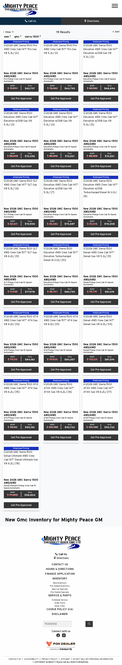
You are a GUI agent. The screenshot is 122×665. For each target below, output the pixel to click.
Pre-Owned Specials (60, 592)
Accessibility (31, 659)
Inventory (59, 578)
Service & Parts (59, 595)
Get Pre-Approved (21, 98)
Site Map (65, 659)
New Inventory (59, 583)
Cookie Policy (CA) (60, 609)
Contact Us (60, 564)
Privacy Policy (50, 659)
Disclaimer (60, 614)
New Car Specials (60, 589)
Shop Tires (60, 606)
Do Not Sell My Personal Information (93, 659)
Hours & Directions (60, 569)
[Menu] (114, 6)
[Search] (89, 624)
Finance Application (60, 574)
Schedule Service (60, 600)
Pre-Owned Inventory (60, 586)
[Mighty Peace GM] (20, 9)
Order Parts (59, 603)
